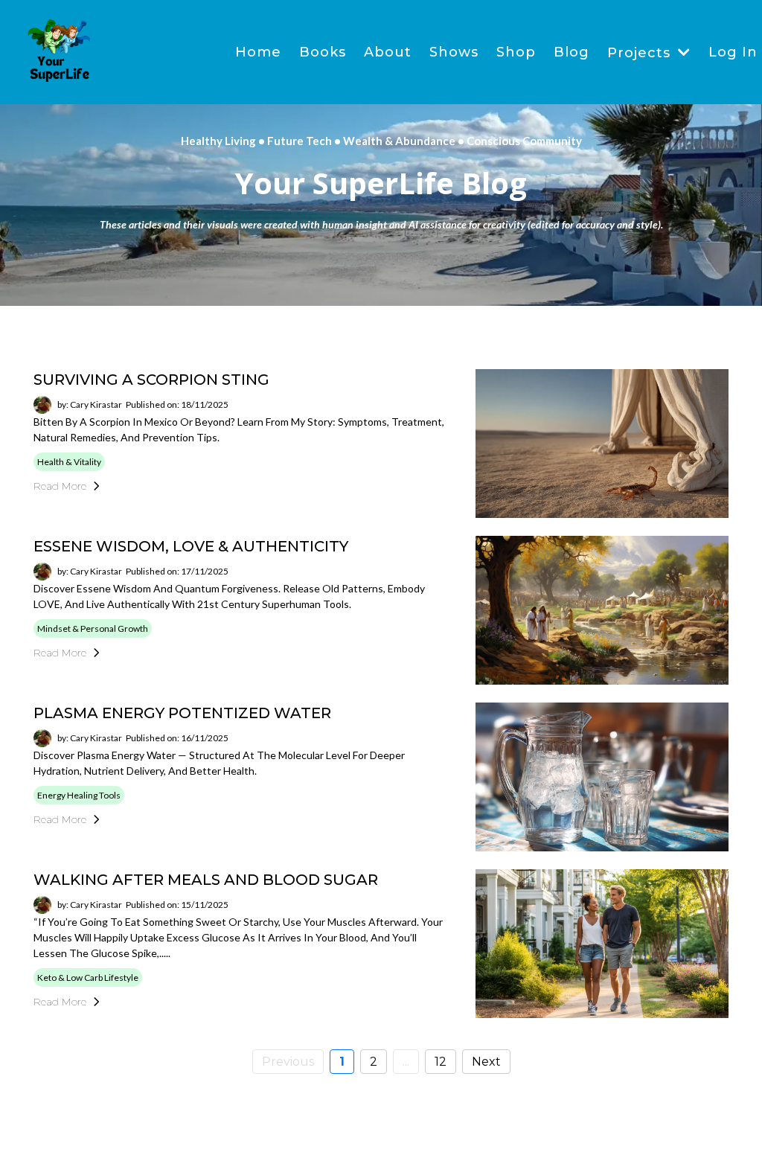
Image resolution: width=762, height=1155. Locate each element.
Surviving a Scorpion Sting (151, 379)
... (406, 1062)
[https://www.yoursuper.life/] (59, 52)
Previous (288, 1062)
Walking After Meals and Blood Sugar (205, 880)
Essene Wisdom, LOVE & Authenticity (190, 546)
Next (486, 1062)
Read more (59, 486)
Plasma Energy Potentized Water (182, 713)
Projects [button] (641, 52)
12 (440, 1062)
